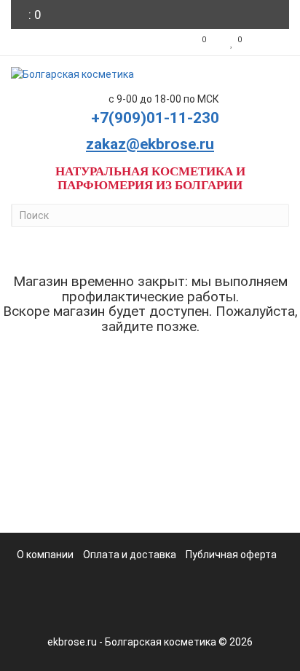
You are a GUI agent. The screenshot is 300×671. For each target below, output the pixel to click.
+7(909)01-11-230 (155, 118)
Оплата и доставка (129, 554)
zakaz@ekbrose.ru (150, 144)
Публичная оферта (231, 554)
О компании (45, 554)
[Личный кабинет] (269, 42)
